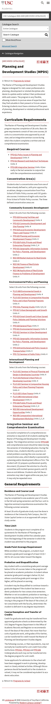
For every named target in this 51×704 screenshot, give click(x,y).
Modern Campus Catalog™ (31, 702)
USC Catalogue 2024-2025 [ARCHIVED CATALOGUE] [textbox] (24, 16)
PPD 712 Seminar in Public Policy (27, 354)
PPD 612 (26, 650)
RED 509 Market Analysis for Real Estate (29, 258)
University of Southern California (7, 3)
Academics (7, 8)
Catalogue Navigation (14, 53)
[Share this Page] (41, 62)
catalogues (9, 700)
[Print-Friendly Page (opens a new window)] (44, 62)
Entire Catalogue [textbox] (10, 28)
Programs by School (21, 81)
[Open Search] (42, 3)
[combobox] (25, 16)
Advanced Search (9, 46)
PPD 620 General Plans (22, 326)
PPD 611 (18, 650)
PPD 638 (44, 442)
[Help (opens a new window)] (47, 62)
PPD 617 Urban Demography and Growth (30, 310)
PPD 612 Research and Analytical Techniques (29, 161)
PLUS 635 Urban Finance (23, 393)
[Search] (46, 35)
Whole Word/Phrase (13, 40)
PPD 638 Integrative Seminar (22, 167)
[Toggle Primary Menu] (48, 3)
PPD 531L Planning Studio (24, 307)
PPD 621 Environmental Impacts (26, 329)
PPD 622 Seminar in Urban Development (30, 332)
